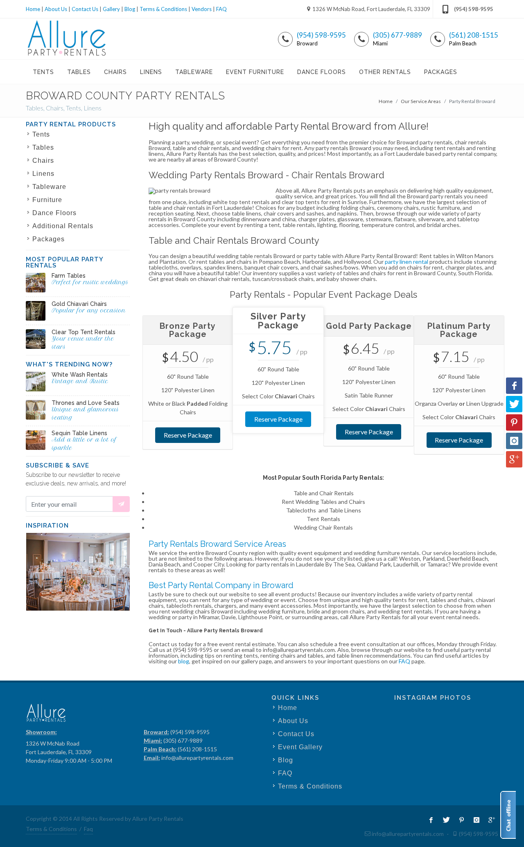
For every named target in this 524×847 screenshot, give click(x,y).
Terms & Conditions (163, 9)
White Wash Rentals (80, 374)
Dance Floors (54, 212)
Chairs (43, 160)
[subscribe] (121, 504)
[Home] (67, 38)
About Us (56, 9)
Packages (48, 239)
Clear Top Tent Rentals (83, 332)
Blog (129, 9)
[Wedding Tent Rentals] (35, 339)
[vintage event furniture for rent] (35, 381)
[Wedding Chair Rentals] (35, 311)
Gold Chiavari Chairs (79, 304)
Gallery (111, 9)
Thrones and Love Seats (86, 403)
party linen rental (406, 261)
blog (183, 661)
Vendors (202, 9)
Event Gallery (300, 747)
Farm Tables (69, 275)
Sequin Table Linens (79, 433)
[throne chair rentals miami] (35, 410)
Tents (41, 134)
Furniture (47, 199)
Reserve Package (188, 435)
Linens (43, 173)
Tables (43, 147)
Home (33, 9)
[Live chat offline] (508, 815)
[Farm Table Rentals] (35, 282)
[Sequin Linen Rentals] (35, 440)
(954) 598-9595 (473, 9)
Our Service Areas (421, 101)
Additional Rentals (62, 225)
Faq (88, 828)
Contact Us (85, 9)
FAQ (221, 9)
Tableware (49, 186)
